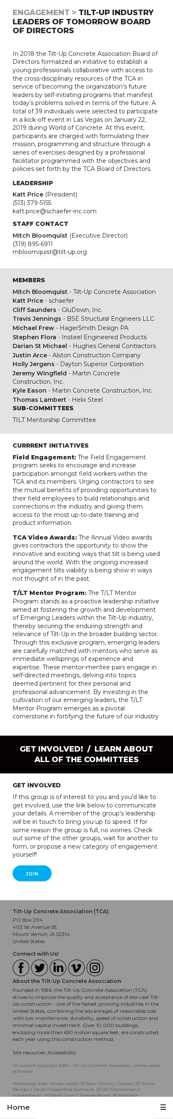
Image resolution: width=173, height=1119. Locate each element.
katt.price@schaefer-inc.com (55, 211)
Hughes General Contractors (114, 346)
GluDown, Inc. (82, 310)
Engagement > (44, 12)
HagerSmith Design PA (94, 328)
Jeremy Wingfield (40, 373)
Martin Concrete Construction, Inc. (102, 390)
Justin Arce (30, 355)
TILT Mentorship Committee (54, 420)
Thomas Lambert (39, 400)
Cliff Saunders (34, 310)
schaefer (61, 300)
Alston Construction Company (96, 355)
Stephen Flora (34, 337)
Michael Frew (33, 328)
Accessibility (61, 1052)
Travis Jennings (37, 318)
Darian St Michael (40, 346)
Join (32, 874)
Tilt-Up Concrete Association (114, 292)
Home (18, 1107)
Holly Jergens (34, 364)
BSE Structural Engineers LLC (110, 318)
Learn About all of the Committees (93, 754)
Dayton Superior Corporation (102, 364)
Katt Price (28, 300)
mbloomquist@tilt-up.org (50, 252)
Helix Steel (87, 400)
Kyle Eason (30, 390)
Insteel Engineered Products (104, 337)
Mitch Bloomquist (40, 292)
